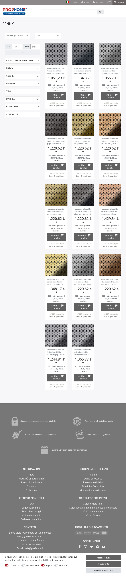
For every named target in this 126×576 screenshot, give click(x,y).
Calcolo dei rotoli (31, 515)
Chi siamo (31, 490)
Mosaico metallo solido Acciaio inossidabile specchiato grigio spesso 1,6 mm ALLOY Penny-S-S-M (56, 352)
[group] (56, 54)
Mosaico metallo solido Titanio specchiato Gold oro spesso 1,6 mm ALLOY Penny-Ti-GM (82, 141)
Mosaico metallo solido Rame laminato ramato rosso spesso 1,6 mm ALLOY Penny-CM (109, 212)
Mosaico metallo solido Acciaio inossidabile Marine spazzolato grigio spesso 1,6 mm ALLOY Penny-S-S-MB (83, 282)
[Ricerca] (100, 12)
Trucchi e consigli (31, 511)
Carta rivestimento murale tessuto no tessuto (93, 507)
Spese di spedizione (56, 106)
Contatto (31, 486)
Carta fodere (93, 515)
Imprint (93, 474)
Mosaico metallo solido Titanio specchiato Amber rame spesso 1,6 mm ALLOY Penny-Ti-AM (110, 141)
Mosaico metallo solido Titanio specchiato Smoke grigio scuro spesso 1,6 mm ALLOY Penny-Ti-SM (83, 212)
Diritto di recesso (93, 478)
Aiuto (31, 474)
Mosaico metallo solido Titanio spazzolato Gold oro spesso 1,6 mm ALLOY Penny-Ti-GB (55, 212)
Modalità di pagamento (31, 478)
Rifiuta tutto (103, 563)
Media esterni (32, 565)
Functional (64, 565)
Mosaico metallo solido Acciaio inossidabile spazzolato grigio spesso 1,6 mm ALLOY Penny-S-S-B (110, 71)
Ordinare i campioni (31, 519)
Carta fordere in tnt (93, 503)
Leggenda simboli (31, 507)
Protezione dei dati (93, 482)
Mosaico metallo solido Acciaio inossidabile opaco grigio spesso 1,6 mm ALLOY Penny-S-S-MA (56, 71)
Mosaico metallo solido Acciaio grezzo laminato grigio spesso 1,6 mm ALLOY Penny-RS (82, 71)
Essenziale (14, 565)
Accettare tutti (103, 557)
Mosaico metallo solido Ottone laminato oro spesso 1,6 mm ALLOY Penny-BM (55, 282)
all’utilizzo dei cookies (51, 560)
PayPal (49, 565)
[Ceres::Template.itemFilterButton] (22, 52)
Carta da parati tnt (93, 511)
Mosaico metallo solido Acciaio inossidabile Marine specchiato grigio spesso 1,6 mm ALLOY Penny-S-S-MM (83, 352)
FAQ (31, 503)
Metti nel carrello (55, 96)
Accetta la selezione (103, 570)
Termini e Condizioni (93, 486)
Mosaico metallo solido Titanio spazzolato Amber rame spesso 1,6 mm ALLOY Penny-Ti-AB (110, 282)
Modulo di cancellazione (93, 490)
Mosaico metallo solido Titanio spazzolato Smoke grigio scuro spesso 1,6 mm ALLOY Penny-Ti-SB (56, 141)
